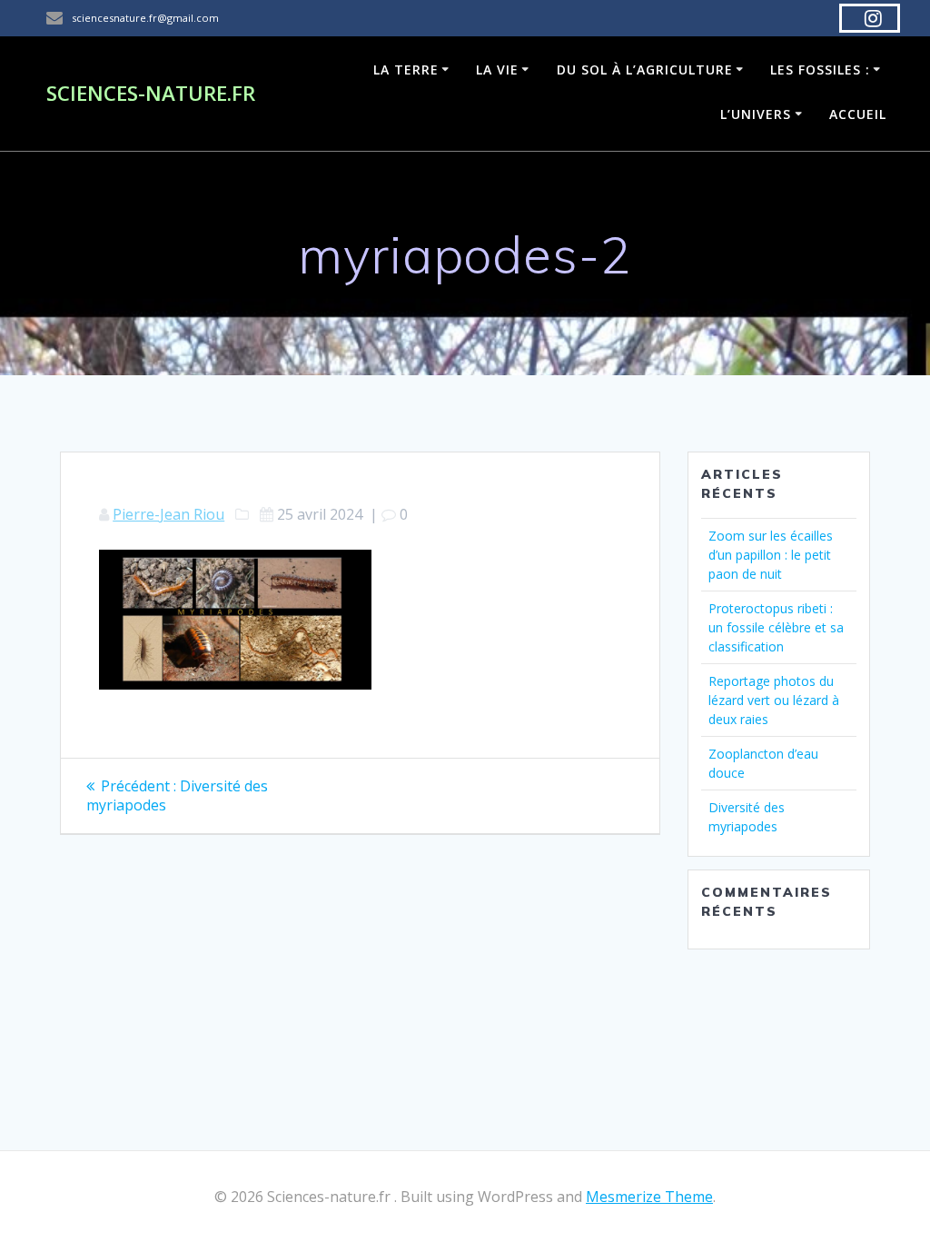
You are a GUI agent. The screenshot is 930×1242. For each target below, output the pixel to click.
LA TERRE (406, 69)
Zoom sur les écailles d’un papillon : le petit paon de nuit (770, 554)
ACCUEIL (857, 114)
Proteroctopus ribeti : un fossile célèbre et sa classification (776, 627)
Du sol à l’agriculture (645, 69)
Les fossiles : (820, 69)
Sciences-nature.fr (150, 94)
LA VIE (497, 69)
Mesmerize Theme (649, 1197)
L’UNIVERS (755, 114)
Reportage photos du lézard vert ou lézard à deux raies (773, 700)
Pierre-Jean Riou (168, 514)
